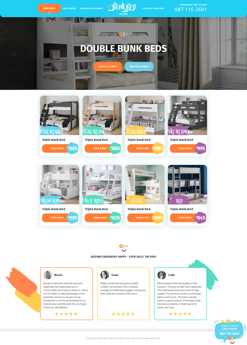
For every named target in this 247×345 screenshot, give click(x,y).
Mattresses (69, 8)
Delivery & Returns (91, 8)
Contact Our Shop (153, 8)
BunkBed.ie (123, 8)
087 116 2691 (191, 9)
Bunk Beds (49, 8)
